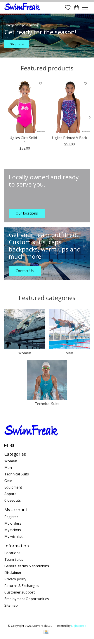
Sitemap (11, 605)
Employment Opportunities (26, 598)
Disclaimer (12, 572)
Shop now (17, 44)
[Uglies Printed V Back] (69, 106)
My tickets (12, 529)
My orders (12, 523)
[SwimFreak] (22, 7)
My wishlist (13, 536)
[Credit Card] (46, 632)
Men (69, 353)
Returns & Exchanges (21, 585)
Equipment (13, 487)
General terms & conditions (26, 566)
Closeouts (12, 500)
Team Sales (13, 559)
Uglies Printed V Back (69, 137)
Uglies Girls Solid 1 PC (25, 139)
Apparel (10, 493)
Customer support (19, 592)
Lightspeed (78, 626)
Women (24, 353)
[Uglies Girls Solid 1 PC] (24, 106)
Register (11, 516)
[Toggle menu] (85, 7)
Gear (8, 480)
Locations (12, 552)
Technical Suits (47, 403)
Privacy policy (15, 579)
